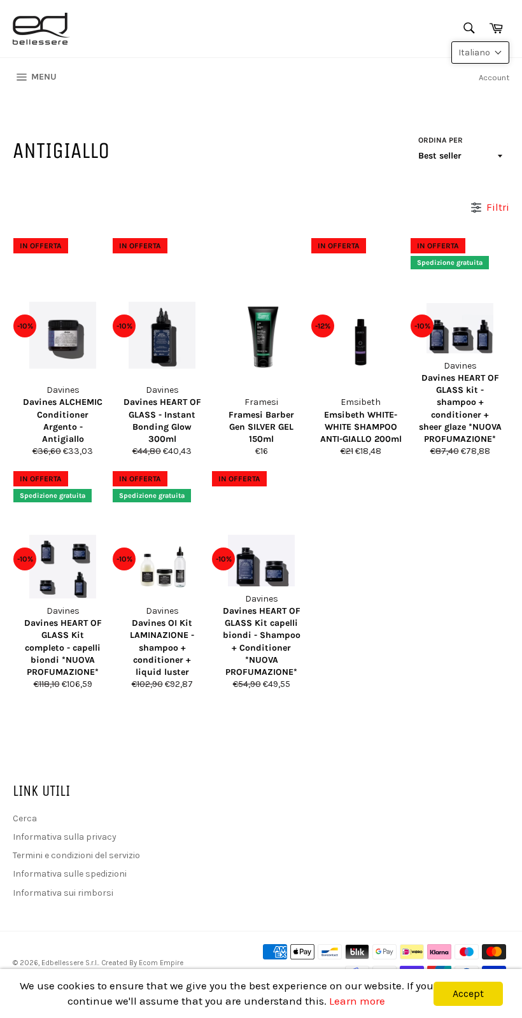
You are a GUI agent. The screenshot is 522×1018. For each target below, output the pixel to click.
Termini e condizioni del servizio (76, 855)
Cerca (25, 818)
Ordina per (440, 140)
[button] (480, 52)
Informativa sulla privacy (64, 836)
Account (494, 77)
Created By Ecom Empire (142, 963)
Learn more (357, 1000)
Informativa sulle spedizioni (70, 873)
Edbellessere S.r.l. (69, 963)
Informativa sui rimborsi (63, 892)
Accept (468, 993)
